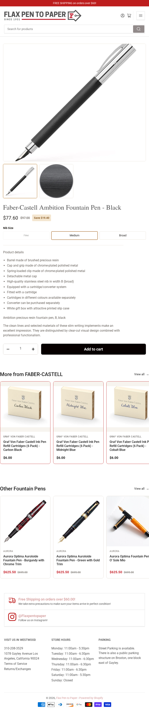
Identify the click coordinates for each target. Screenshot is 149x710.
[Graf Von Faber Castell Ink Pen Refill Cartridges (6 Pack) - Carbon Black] (25, 406)
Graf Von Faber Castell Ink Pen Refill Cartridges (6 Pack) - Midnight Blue (77, 446)
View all (141, 374)
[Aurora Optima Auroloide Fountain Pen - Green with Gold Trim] (78, 521)
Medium (74, 235)
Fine (26, 235)
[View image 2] (56, 181)
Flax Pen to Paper (66, 697)
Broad (122, 235)
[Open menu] (140, 15)
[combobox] (74, 29)
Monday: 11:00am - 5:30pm (70, 648)
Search (138, 29)
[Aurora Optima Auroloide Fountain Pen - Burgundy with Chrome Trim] (25, 521)
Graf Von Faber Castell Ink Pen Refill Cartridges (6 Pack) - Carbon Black (24, 446)
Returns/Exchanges (17, 669)
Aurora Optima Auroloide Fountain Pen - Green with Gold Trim (78, 560)
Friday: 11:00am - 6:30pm (69, 669)
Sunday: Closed (62, 680)
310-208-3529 (13, 648)
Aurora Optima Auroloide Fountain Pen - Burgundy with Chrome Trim (23, 560)
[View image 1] (20, 181)
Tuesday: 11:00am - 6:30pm (70, 653)
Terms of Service (15, 664)
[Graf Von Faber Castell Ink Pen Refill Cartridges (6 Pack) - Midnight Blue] (78, 406)
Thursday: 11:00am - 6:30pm (71, 664)
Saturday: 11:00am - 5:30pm (70, 675)
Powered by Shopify (91, 697)
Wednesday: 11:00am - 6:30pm (72, 659)
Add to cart (93, 349)
